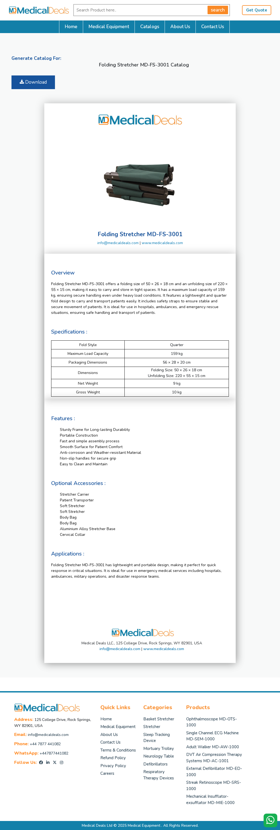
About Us (180, 27)
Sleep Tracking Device (156, 738)
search (218, 10)
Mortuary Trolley (158, 748)
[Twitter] (55, 762)
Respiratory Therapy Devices (158, 775)
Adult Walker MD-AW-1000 (212, 747)
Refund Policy (113, 758)
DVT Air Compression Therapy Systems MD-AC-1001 (214, 758)
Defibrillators (155, 764)
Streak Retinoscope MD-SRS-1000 (213, 785)
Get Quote (256, 10)
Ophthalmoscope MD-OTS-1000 (211, 722)
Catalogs (149, 27)
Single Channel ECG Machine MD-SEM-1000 (212, 736)
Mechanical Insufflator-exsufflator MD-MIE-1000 (210, 799)
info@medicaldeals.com (118, 243)
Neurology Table (158, 756)
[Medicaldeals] (36, 9)
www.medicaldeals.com (162, 243)
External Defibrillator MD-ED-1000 (214, 772)
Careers (107, 773)
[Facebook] (41, 762)
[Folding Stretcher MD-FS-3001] (140, 177)
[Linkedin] (47, 762)
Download (35, 82)
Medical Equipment (109, 27)
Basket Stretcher (158, 719)
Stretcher (151, 726)
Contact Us (212, 27)
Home (71, 27)
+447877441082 (54, 753)
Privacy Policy (113, 765)
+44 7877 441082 (45, 744)
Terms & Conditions (118, 750)
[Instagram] (61, 762)
